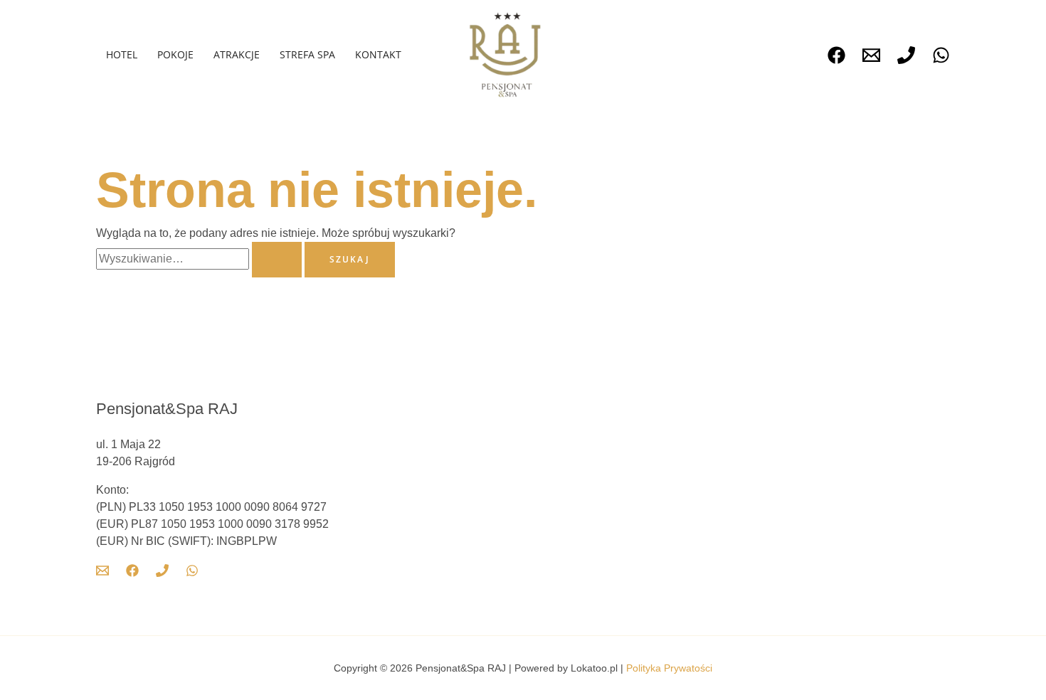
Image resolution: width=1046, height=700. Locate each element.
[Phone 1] (906, 55)
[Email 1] (871, 55)
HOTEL (121, 54)
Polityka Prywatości (669, 668)
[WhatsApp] (941, 55)
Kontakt (378, 54)
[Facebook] (836, 55)
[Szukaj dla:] (200, 259)
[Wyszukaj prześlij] (277, 259)
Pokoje (175, 54)
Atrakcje (236, 54)
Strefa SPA (307, 54)
